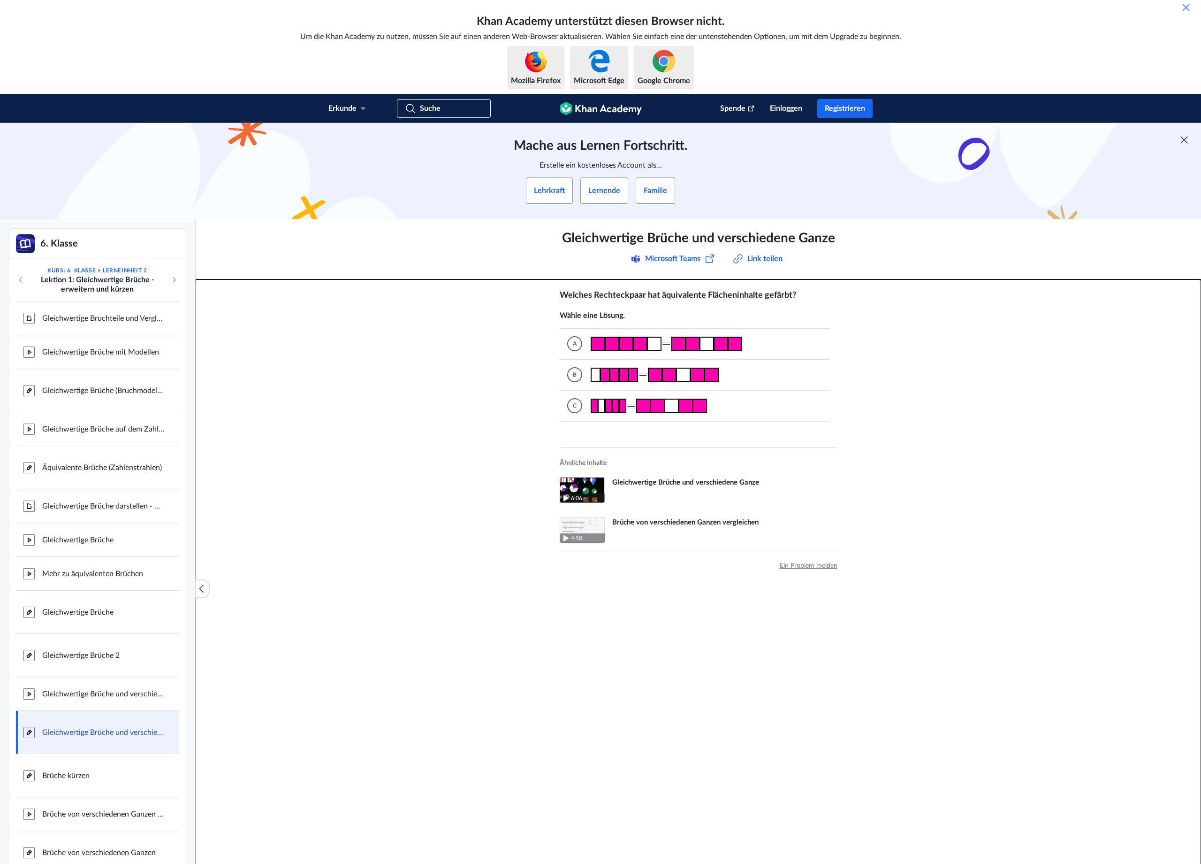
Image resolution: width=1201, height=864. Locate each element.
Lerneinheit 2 (125, 270)
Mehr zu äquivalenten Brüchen (92, 574)
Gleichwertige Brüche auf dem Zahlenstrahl (103, 429)
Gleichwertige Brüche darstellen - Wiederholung (103, 506)
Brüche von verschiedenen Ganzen (99, 852)
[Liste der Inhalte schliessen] (202, 588)
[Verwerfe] (1185, 7)
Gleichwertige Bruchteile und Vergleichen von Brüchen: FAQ (103, 318)
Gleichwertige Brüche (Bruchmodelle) (103, 390)
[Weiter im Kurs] (174, 279)
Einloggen (786, 108)
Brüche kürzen (66, 775)
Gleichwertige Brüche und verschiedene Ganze (103, 694)
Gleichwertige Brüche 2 (81, 655)
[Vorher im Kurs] (20, 279)
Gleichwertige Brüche (78, 540)
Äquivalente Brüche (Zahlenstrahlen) (102, 467)
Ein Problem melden (808, 566)
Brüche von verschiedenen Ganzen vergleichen (103, 814)
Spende (732, 108)
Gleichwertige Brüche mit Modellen (100, 352)
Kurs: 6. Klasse (71, 270)
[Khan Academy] (601, 108)
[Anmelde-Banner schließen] (1184, 140)
